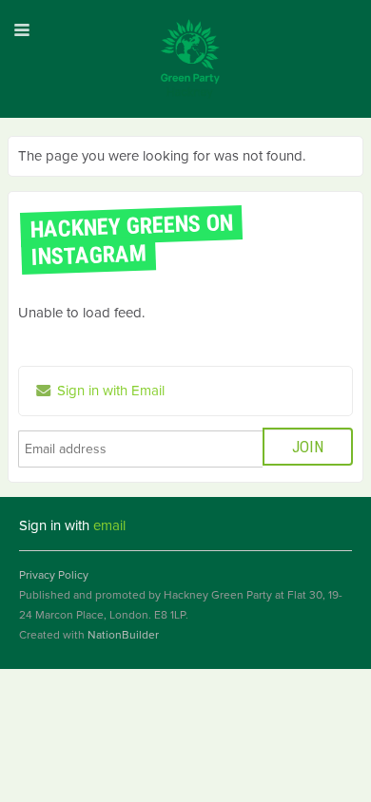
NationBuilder (123, 634)
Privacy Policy (53, 575)
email (109, 525)
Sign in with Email (109, 390)
